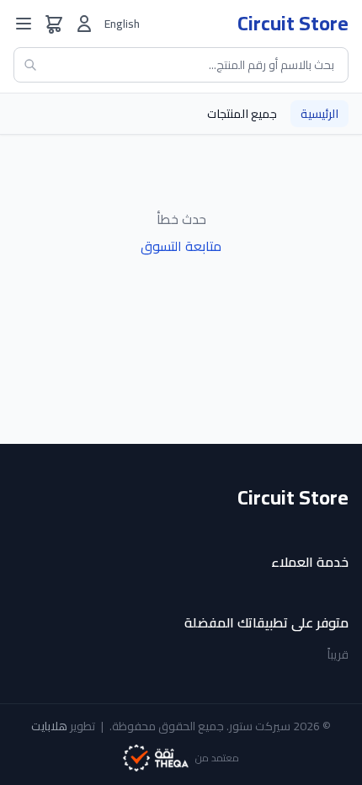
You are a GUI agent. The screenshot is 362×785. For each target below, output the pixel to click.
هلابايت (49, 726)
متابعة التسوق (181, 246)
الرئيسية (319, 114)
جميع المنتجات (242, 114)
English (122, 23)
